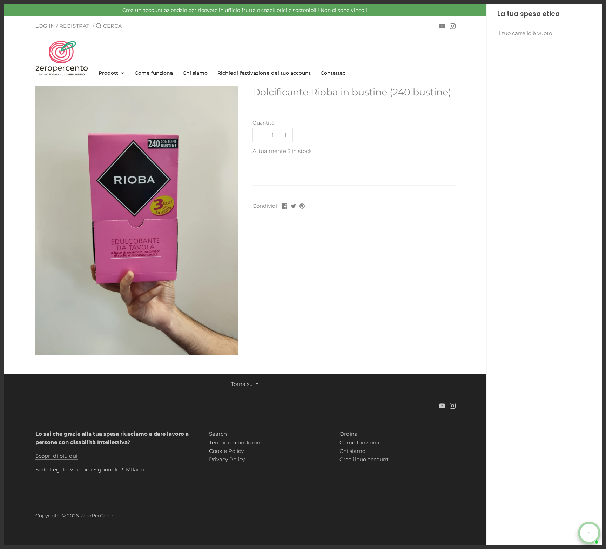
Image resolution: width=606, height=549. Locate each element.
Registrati (75, 25)
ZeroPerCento (97, 515)
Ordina (348, 433)
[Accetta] (99, 26)
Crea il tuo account (364, 459)
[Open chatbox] (589, 533)
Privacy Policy (227, 459)
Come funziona (359, 442)
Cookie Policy (226, 451)
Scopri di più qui (56, 456)
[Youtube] (442, 25)
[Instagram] (453, 25)
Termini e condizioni (235, 442)
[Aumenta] (285, 135)
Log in (45, 25)
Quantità (263, 123)
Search (218, 433)
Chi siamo (352, 451)
